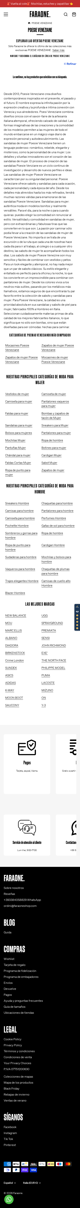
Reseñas (9, 894)
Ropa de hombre (52, 440)
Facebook (10, 1127)
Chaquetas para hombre (57, 503)
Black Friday (11, 1088)
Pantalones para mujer (56, 433)
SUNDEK (11, 668)
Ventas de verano (15, 1100)
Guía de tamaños (14, 1006)
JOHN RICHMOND (53, 645)
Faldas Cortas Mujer (18, 462)
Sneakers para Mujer (54, 425)
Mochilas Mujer (15, 440)
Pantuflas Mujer (15, 447)
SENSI (45, 638)
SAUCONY (12, 705)
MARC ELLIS (13, 630)
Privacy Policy (13, 1045)
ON (43, 697)
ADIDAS (10, 683)
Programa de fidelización (20, 971)
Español (8, 1182)
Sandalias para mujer (18, 425)
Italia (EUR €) (30, 1182)
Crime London (14, 660)
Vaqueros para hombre (20, 569)
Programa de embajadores (21, 977)
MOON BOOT (14, 697)
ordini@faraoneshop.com (20, 906)
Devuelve (10, 989)
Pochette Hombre (17, 525)
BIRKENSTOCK (15, 653)
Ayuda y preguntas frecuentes (23, 1000)
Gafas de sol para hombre (58, 525)
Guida (7, 932)
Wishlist (9, 959)
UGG (44, 615)
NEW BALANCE (15, 615)
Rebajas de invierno (16, 1094)
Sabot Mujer (49, 462)
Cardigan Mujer (51, 455)
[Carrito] (74, 15)
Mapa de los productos (18, 1082)
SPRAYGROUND (52, 623)
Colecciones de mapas (18, 1076)
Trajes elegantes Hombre (22, 581)
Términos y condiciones (19, 1051)
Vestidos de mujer (17, 394)
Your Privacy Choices (17, 1063)
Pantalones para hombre (57, 510)
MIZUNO (47, 690)
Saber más (58, 50)
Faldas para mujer (16, 413)
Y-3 (43, 705)
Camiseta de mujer (53, 394)
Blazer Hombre (15, 593)
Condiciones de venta (18, 1057)
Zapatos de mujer (52, 470)
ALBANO (11, 638)
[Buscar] (66, 15)
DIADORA (11, 645)
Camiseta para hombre (20, 518)
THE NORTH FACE (53, 660)
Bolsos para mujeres (18, 433)
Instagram (10, 1133)
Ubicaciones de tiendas (19, 1012)
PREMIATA (48, 630)
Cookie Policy (12, 1039)
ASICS (9, 675)
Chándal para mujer (18, 455)
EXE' (44, 653)
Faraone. (18, 1193)
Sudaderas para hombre (20, 557)
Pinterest (10, 1145)
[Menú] (6, 14)
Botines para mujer (53, 447)
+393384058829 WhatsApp (22, 900)
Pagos (8, 995)
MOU (8, 623)
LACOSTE (48, 683)
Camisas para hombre (19, 510)
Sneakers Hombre (17, 503)
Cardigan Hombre (53, 545)
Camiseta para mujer (18, 401)
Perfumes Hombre (53, 518)
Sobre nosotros (14, 888)
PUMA (45, 675)
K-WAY (9, 690)
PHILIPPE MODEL (53, 668)
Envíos (8, 983)
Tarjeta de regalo (14, 965)
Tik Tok (8, 1139)
